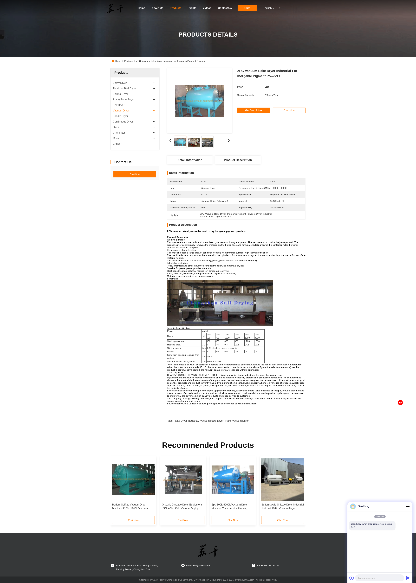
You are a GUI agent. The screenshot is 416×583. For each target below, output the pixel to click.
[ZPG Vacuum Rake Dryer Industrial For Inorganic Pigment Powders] (199, 100)
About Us (157, 8)
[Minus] (408, 506)
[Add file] (351, 577)
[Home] (115, 8)
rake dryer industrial (186, 420)
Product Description (238, 160)
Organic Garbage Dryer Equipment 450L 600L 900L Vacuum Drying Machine (182, 507)
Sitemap (143, 579)
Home (141, 8)
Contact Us (225, 8)
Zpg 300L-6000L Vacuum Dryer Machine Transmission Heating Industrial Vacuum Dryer (230, 507)
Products (175, 8)
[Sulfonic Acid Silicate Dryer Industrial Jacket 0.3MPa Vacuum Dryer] (282, 479)
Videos (207, 8)
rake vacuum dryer (237, 420)
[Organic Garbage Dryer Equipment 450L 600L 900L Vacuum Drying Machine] (183, 479)
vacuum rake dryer (211, 420)
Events (192, 8)
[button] (116, 487)
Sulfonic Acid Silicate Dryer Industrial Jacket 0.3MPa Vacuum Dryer (282, 506)
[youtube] (400, 403)
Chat (247, 8)
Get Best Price (253, 110)
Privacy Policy (157, 579)
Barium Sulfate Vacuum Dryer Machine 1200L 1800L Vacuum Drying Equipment (130, 507)
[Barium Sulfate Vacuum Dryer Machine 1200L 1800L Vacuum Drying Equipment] (133, 479)
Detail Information (189, 160)
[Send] (407, 577)
